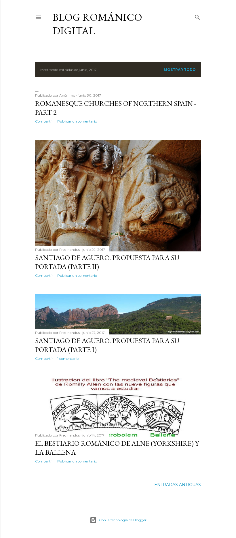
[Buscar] (197, 16)
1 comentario (68, 358)
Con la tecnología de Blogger (122, 520)
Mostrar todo (180, 69)
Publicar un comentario (77, 121)
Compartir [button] (44, 121)
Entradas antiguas (177, 484)
